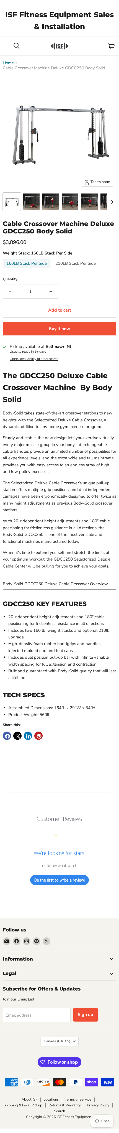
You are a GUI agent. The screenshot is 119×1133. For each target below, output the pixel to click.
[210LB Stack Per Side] (76, 270)
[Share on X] (17, 736)
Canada (57, 1041)
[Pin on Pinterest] (38, 736)
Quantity (10, 279)
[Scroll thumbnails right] (111, 202)
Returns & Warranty (64, 1105)
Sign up (85, 1015)
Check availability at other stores (34, 359)
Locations (51, 1099)
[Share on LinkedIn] (28, 736)
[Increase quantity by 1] (51, 291)
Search (59, 1111)
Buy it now (59, 329)
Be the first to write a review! (59, 880)
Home (8, 63)
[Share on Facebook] (7, 736)
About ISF (29, 1099)
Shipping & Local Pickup (23, 1105)
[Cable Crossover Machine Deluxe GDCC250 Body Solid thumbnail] (12, 202)
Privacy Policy (98, 1105)
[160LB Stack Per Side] (27, 270)
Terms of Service (78, 1099)
